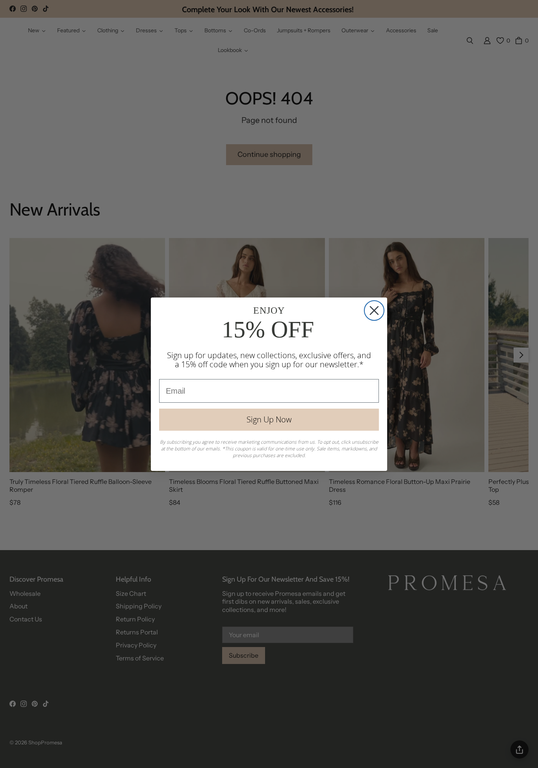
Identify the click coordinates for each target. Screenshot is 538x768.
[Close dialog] (374, 310)
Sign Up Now (269, 419)
